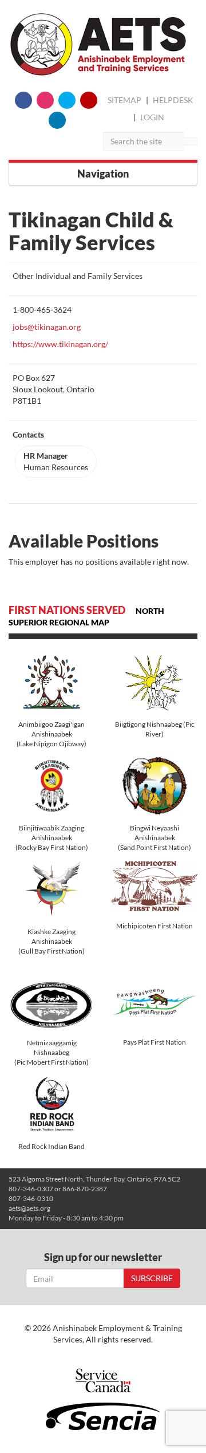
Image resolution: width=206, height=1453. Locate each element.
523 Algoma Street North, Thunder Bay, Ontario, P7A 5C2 (94, 1179)
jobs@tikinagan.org (47, 327)
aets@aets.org (29, 1208)
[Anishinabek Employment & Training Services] (98, 44)
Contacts (28, 434)
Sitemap (124, 100)
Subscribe (152, 1278)
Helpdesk (173, 100)
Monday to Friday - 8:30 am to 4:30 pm (66, 1218)
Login (152, 117)
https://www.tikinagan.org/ (60, 344)
